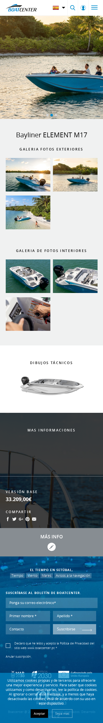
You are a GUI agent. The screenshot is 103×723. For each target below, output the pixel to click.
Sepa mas (62, 713)
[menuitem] (60, 7)
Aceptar (39, 713)
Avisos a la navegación (73, 575)
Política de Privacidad (74, 643)
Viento (32, 575)
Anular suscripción (18, 656)
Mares (47, 575)
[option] (51, 67)
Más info (51, 537)
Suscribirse (66, 629)
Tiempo (17, 575)
